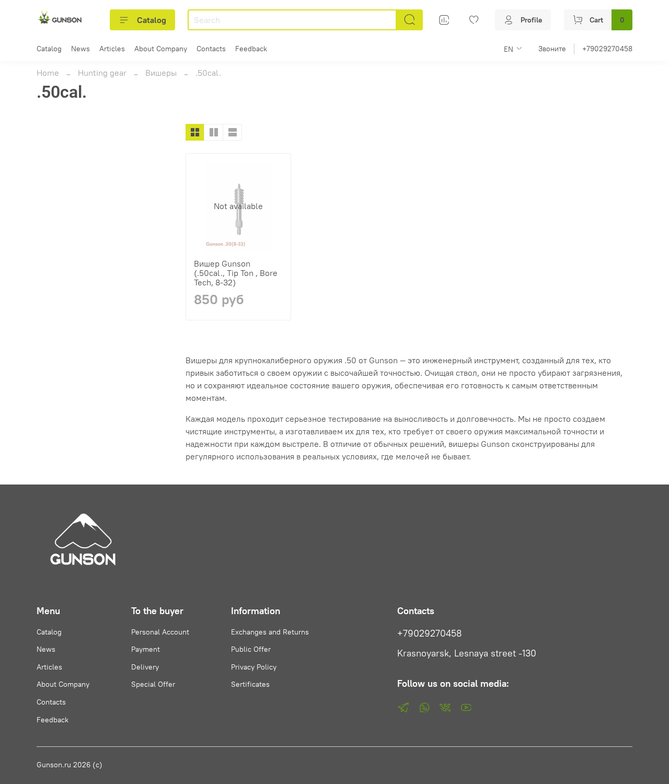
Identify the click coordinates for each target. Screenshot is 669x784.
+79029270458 (607, 48)
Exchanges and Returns (270, 632)
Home (48, 72)
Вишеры (161, 72)
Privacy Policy (253, 667)
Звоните (552, 48)
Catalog (151, 20)
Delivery (145, 667)
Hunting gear (102, 72)
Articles (112, 48)
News (80, 48)
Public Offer (251, 649)
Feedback (251, 48)
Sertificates (250, 684)
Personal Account (160, 632)
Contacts (211, 48)
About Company (160, 48)
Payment (145, 649)
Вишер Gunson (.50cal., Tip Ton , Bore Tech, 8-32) (236, 272)
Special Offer (153, 684)
